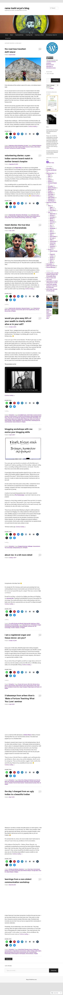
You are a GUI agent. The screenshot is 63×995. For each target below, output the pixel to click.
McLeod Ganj (7, 311)
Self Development (15, 953)
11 (39, 155)
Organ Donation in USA (31, 685)
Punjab (49, 191)
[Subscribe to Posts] (47, 162)
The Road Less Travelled (14, 148)
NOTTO (6, 685)
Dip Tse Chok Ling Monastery (29, 309)
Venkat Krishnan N (17, 422)
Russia (51, 262)
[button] (19, 387)
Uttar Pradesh (51, 197)
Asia (49, 212)
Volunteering (28, 217)
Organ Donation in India (21, 685)
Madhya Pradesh (52, 188)
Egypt (51, 207)
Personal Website (23, 626)
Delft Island (7, 147)
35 (39, 635)
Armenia (52, 215)
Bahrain (52, 218)
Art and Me (11, 623)
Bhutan (51, 220)
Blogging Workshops (22, 546)
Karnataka (50, 186)
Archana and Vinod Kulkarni (24, 416)
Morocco (52, 209)
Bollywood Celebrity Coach (30, 780)
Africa (49, 205)
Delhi (49, 176)
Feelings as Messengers (36, 950)
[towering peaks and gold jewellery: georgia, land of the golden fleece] (55, 312)
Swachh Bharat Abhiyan (25, 870)
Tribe (38, 782)
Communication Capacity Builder (12, 626)
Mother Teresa (11, 217)
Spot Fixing (17, 870)
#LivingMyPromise (22, 415)
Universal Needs (29, 953)
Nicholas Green (36, 684)
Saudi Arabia (53, 236)
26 (39, 49)
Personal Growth (32, 952)
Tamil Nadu (50, 194)
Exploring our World (39, 35)
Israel (51, 226)
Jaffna (35, 147)
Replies (23, 148)
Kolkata (31, 216)
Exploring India (29, 35)
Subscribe (55, 80)
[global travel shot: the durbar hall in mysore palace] (55, 299)
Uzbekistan (52, 246)
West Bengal (24, 215)
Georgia (52, 257)
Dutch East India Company (16, 147)
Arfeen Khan (21, 780)
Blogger (39, 625)
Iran (51, 225)
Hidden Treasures (26, 147)
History (32, 147)
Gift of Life (30, 684)
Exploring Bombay (19, 35)
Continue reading (33, 126)
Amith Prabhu (30, 415)
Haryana (50, 181)
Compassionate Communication (19, 950)
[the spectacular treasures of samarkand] (49, 299)
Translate (51, 88)
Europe (50, 249)
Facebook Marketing (19, 781)
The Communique (8, 547)
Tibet (51, 239)
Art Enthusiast (34, 625)
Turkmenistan (53, 241)
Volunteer (17, 627)
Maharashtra (51, 189)
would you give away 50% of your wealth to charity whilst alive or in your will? (18, 321)
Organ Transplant (23, 687)
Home (6, 35)
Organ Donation (11, 685)
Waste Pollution (10, 872)
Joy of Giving (12, 870)
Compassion (13, 309)
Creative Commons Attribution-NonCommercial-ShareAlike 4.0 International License (51, 65)
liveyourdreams (36, 546)
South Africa (53, 210)
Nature (38, 147)
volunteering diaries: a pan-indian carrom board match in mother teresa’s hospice (19, 158)
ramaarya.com (31, 626)
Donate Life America (22, 684)
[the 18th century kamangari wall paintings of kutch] (55, 305)
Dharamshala (19, 309)
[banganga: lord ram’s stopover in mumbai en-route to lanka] (49, 314)
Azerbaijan (52, 217)
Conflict (28, 950)
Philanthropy (26, 419)
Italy (51, 260)
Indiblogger (30, 546)
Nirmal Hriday (22, 217)
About (11, 35)
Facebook (12, 781)
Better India (7, 309)
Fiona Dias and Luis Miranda (14, 417)
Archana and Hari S (13, 416)
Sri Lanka (26, 145)
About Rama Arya (26, 625)
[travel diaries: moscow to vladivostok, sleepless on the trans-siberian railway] (49, 305)
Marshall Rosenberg (9, 952)
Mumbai (17, 217)
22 (39, 695)
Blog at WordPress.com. (31, 979)
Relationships (8, 953)
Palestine (52, 233)
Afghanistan (53, 213)
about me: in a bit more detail (18, 554)
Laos (51, 230)
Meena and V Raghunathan (17, 419)
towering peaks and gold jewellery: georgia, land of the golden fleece (52, 274)
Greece (51, 259)
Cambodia (52, 222)
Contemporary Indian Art (51, 35)
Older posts (8, 959)
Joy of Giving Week (12, 216)
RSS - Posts (51, 162)
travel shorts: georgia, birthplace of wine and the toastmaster (51, 286)
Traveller (13, 627)
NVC (28, 952)
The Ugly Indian (34, 870)
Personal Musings (14, 625)
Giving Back (8, 38)
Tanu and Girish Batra (26, 420)
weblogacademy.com (17, 547)
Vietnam (52, 248)
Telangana (50, 196)
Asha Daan (33, 215)
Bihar (49, 175)
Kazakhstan (52, 228)
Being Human (37, 308)
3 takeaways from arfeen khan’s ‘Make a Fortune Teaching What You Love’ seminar (19, 698)
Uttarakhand (51, 199)
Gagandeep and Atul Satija (26, 417)
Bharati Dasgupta (34, 416)
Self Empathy (22, 953)
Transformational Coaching (30, 782)
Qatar (51, 235)
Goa (49, 178)
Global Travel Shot (50, 265)
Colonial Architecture (36, 145)
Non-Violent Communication (20, 952)
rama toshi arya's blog (17, 8)
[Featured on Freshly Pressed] (52, 53)
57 (39, 555)
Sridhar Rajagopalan (16, 420)
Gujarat (50, 179)
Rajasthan (50, 192)
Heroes (37, 309)
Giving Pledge (36, 417)
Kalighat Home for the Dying (23, 216)
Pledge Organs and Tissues (34, 687)
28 (39, 225)
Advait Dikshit (21, 949)
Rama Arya (32, 419)
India (25, 781)
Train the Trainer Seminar (18, 782)
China (51, 223)
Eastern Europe (53, 251)
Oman (51, 231)
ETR (8, 781)
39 (39, 429)
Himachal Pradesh (26, 308)
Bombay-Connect (29, 949)
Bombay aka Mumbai (18, 623)
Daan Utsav (30, 869)
